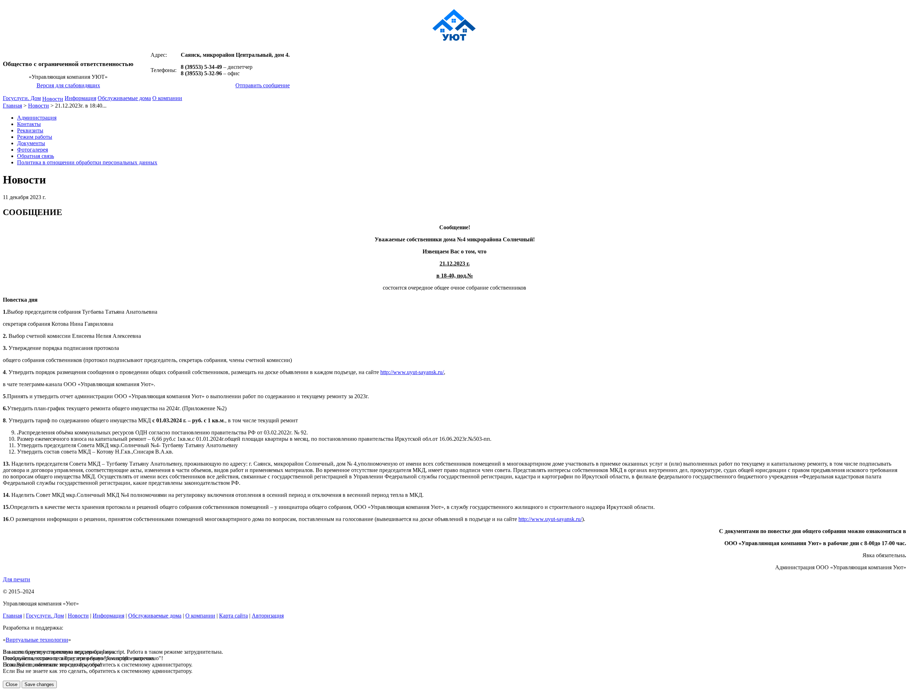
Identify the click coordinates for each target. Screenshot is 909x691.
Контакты (29, 124)
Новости (52, 99)
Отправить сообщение (262, 85)
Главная (12, 106)
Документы (31, 143)
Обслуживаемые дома (124, 98)
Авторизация (268, 616)
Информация (80, 98)
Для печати (16, 579)
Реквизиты (30, 130)
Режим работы (34, 137)
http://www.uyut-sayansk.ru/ (412, 372)
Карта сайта (233, 616)
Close (11, 684)
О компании (167, 98)
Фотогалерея (32, 150)
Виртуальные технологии (37, 640)
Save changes (39, 684)
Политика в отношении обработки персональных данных (87, 162)
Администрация (36, 118)
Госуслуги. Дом (22, 98)
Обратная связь (35, 156)
